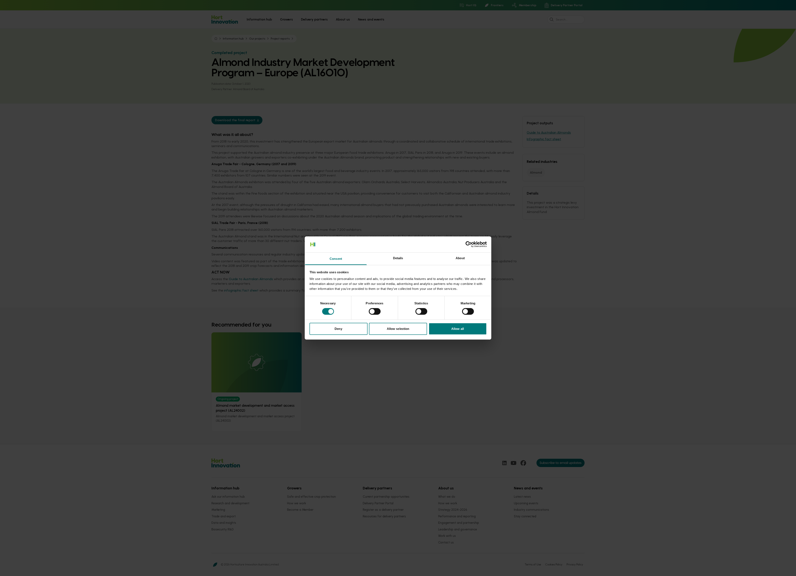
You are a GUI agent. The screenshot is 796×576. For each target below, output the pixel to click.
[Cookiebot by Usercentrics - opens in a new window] (468, 244)
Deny (338, 328)
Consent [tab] (336, 258)
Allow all (457, 328)
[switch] (375, 311)
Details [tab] (398, 258)
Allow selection (398, 328)
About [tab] (460, 258)
